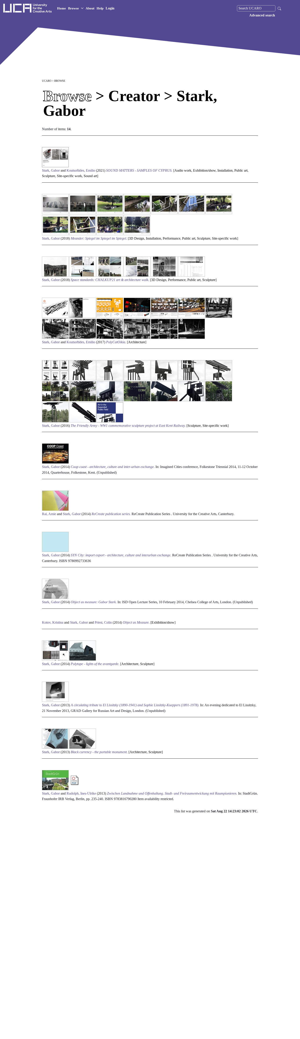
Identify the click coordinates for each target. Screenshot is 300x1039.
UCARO (46, 80)
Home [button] (61, 8)
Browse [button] (73, 8)
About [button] (90, 8)
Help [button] (100, 8)
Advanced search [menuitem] (262, 15)
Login (110, 8)
